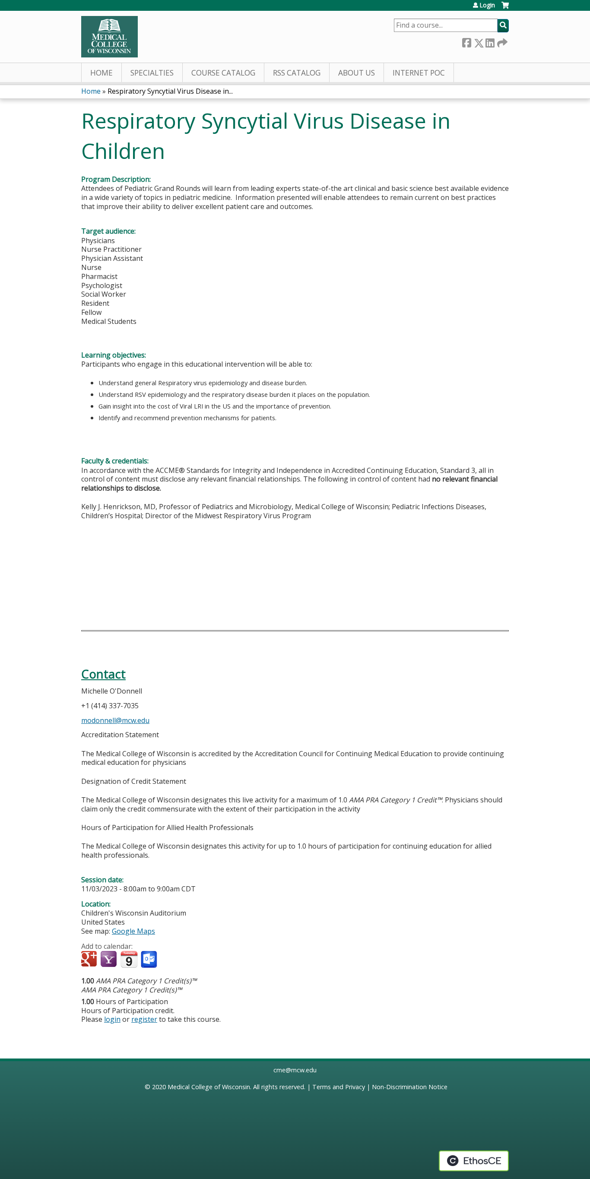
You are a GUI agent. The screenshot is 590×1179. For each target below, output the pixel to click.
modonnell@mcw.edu (115, 720)
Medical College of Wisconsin (209, 1087)
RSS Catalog (296, 73)
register (144, 1019)
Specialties (152, 73)
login (112, 1019)
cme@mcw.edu (295, 1070)
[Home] (109, 37)
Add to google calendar (90, 959)
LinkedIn (489, 41)
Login (487, 5)
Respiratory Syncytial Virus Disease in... (170, 91)
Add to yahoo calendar (109, 959)
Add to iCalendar (129, 959)
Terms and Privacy (338, 1087)
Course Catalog (223, 73)
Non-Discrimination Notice (409, 1087)
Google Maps (133, 931)
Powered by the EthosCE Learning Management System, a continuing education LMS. (474, 1160)
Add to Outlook (150, 959)
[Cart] (505, 8)
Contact (103, 674)
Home (101, 73)
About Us (356, 73)
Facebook (466, 41)
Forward (501, 41)
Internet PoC (419, 73)
